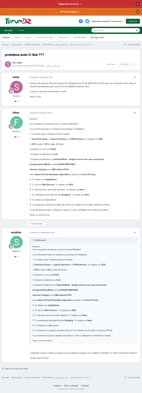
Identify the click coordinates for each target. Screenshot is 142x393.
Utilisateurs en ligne (44, 37)
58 (17, 137)
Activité (21, 30)
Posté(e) (41, 77)
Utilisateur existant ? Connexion (107, 21)
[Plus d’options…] (135, 77)
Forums (6, 37)
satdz (19, 62)
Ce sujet (126, 30)
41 (17, 257)
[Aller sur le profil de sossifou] (16, 242)
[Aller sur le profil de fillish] (16, 122)
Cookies (85, 385)
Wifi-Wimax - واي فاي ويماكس (47, 66)
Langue (57, 385)
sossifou (16, 232)
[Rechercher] (137, 30)
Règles (17, 37)
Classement (63, 37)
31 (17, 101)
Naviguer (9, 30)
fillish (16, 112)
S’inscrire (133, 21)
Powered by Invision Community (71, 389)
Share (112, 64)
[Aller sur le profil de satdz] (8, 64)
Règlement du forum (69, 4)
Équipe (28, 37)
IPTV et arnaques (69, 12)
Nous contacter (71, 385)
